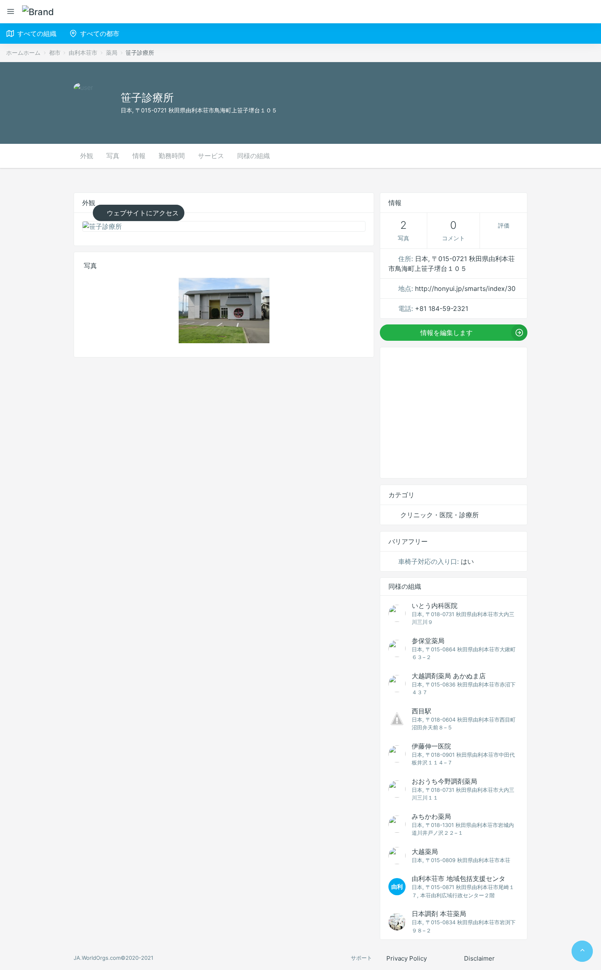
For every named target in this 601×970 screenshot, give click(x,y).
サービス (211, 156)
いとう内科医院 (434, 605)
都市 (55, 52)
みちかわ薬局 (431, 816)
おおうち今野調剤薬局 (444, 781)
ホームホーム (23, 52)
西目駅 (421, 711)
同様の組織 (253, 156)
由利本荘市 (83, 52)
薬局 (111, 52)
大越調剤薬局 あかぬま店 (449, 676)
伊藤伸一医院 (431, 746)
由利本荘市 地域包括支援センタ (458, 878)
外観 (86, 156)
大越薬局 (425, 851)
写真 (112, 156)
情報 (139, 156)
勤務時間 (172, 156)
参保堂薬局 (428, 641)
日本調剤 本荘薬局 (439, 914)
